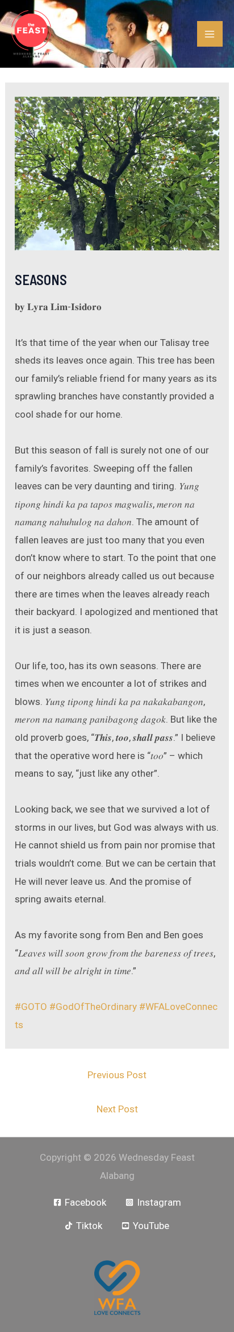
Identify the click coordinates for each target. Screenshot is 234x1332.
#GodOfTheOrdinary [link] (93, 1006)
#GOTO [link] (31, 1006)
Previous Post (117, 1075)
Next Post (117, 1109)
